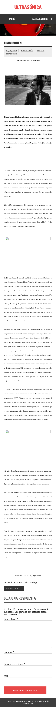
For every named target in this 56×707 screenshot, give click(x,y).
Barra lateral (40, 19)
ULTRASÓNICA (28, 7)
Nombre (9, 652)
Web (6, 675)
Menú (12, 19)
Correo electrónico (14, 664)
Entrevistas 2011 (14, 588)
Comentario (11, 619)
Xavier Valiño (27, 50)
